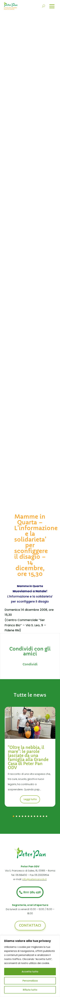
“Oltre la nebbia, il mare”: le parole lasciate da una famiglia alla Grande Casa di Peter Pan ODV (28, 757)
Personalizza (30, 980)
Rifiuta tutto (30, 989)
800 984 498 (32, 892)
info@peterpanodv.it (34, 879)
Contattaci (30, 925)
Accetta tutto (30, 971)
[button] (13, 816)
